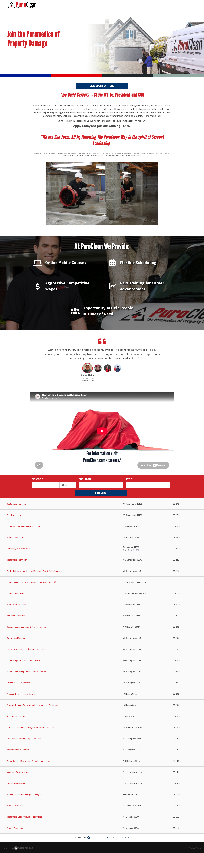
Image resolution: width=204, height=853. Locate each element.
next (124, 837)
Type (129, 479)
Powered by (8, 848)
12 (120, 837)
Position (85, 479)
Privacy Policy (195, 848)
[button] (87, 373)
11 (116, 837)
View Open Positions (102, 85)
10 (113, 837)
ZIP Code (37, 479)
